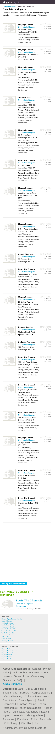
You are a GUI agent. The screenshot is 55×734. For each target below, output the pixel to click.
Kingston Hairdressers (8, 659)
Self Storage (11, 723)
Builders (25, 692)
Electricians (9, 700)
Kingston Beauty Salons (9, 653)
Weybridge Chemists (8, 633)
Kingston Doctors (7, 657)
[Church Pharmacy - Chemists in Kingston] (9, 262)
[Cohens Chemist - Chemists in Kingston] (9, 335)
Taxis (37, 723)
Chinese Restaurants (37, 696)
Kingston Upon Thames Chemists (12, 619)
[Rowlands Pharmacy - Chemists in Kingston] (9, 420)
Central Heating (13, 696)
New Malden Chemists (8, 629)
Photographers (35, 715)
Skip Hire (26, 723)
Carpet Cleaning (41, 692)
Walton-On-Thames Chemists (11, 631)
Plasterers (9, 719)
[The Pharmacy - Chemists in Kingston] (9, 105)
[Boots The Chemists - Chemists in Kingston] (7, 609)
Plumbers (23, 719)
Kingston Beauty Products (10, 651)
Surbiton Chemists (7, 623)
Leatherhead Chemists (9, 625)
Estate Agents (27, 700)
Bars (21, 688)
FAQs (20, 680)
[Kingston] (20, 4)
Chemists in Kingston (24, 604)
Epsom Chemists (7, 621)
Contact (36, 668)
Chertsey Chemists (8, 641)
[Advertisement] (27, 551)
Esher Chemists (7, 639)
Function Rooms (27, 704)
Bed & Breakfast (35, 688)
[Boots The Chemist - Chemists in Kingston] (9, 168)
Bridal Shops (10, 692)
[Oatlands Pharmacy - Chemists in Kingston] (9, 350)
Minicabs (19, 715)
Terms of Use (21, 676)
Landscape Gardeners (26, 711)
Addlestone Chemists (8, 635)
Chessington (21, 606)
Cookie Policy (19, 672)
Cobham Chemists (7, 637)
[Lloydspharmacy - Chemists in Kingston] (9, 32)
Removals (46, 719)
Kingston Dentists (7, 655)
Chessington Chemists (9, 627)
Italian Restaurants (31, 707)
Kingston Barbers (7, 649)
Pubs (34, 719)
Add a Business (12, 684)
